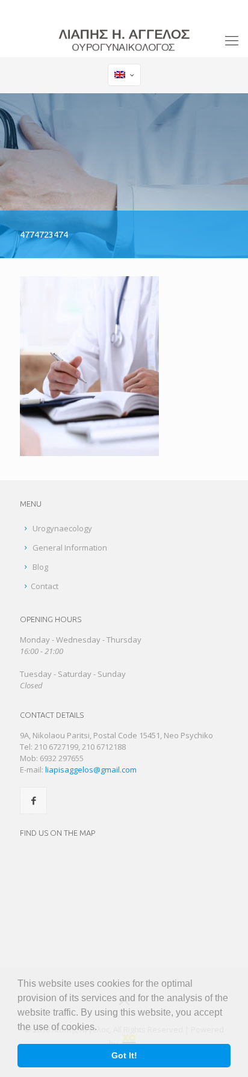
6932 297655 (62, 758)
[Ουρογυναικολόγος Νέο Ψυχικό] (124, 39)
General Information (70, 547)
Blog (40, 566)
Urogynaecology (62, 528)
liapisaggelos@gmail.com (161, 9)
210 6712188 (104, 746)
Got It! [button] (124, 1055)
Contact (44, 586)
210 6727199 (76, 9)
